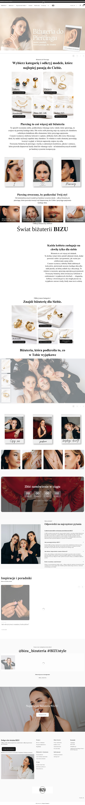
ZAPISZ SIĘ (54, 414)
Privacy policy (54, 416)
